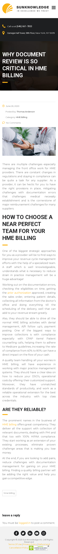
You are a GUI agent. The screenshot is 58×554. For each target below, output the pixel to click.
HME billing (9, 424)
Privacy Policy (30, 544)
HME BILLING (9, 493)
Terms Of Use (15, 544)
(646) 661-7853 (24, 26)
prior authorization (19, 292)
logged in (24, 522)
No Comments (13, 123)
